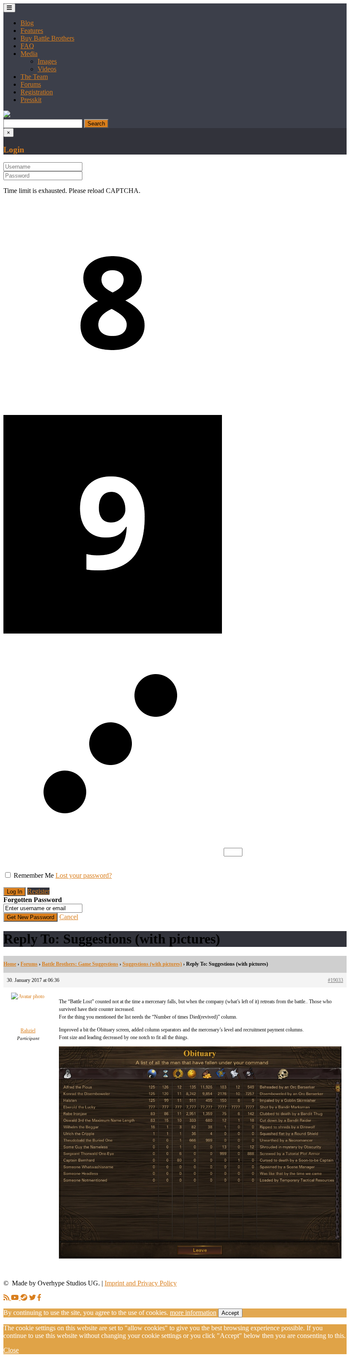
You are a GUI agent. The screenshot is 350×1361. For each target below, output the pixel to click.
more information (193, 1312)
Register (38, 891)
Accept (230, 1313)
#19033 (335, 980)
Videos (47, 69)
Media (29, 53)
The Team (34, 76)
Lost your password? (83, 875)
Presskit (30, 99)
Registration (36, 92)
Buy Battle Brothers (47, 38)
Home (9, 964)
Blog (27, 22)
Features (31, 30)
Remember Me (34, 875)
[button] (6, 115)
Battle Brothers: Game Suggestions (80, 964)
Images (47, 61)
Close (11, 1350)
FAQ (27, 46)
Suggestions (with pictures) (152, 964)
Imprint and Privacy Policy (141, 1283)
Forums (30, 84)
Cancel (68, 916)
